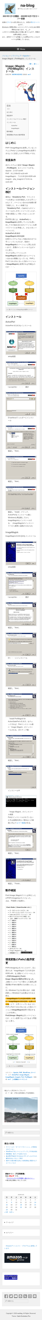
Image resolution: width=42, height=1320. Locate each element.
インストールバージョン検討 (16, 119)
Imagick (17, 1077)
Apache (15, 1072)
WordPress (26, 1072)
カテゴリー (9, 1232)
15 (7, 1205)
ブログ (9, 22)
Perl (22, 1077)
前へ (30, 64)
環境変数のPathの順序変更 (16, 135)
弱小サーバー (35, 22)
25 (21, 1207)
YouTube (16, 1296)
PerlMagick (28, 1077)
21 (35, 1205)
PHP (20, 1072)
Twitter (11, 1296)
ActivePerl (14, 125)
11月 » (11, 1212)
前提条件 (10, 115)
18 (21, 1205)
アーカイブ (9, 1222)
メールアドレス (35, 1296)
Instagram (30, 1296)
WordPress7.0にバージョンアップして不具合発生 (21, 1151)
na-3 (29, 74)
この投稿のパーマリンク (19, 1079)
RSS (25, 1296)
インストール (11, 122)
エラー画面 (21, 823)
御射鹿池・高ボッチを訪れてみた (16, 1154)
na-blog (27, 5)
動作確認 (10, 131)
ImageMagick (15, 128)
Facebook (6, 1296)
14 (35, 1202)
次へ (36, 64)
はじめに (10, 112)
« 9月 (6, 1212)
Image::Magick (24, 1075)
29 (7, 1210)
